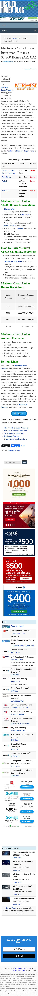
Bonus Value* (11, 908)
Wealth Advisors (10, 226)
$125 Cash (15, 749)
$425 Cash (15, 740)
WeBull (4, 181)
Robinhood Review (11, 436)
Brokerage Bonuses (14, 450)
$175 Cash (15, 756)
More (23, 446)
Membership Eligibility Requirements (20, 151)
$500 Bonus (15, 681)
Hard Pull (19, 228)
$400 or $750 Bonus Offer (20, 724)
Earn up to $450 (17, 660)
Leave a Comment (31, 69)
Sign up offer (9, 209)
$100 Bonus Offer (17, 714)
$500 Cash (15, 675)
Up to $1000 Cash (17, 701)
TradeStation (6, 177)
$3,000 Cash (15, 652)
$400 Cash (15, 691)
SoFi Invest (6, 190)
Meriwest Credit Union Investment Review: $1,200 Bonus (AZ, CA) (18, 53)
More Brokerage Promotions (16, 439)
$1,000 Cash (15, 766)
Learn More (17, 858)
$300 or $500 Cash (18, 730)
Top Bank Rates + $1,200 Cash (22, 646)
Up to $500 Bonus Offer (19, 708)
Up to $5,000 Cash (18, 633)
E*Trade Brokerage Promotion (15, 431)
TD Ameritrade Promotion (13, 433)
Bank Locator (25, 215)
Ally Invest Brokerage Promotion (16, 428)
